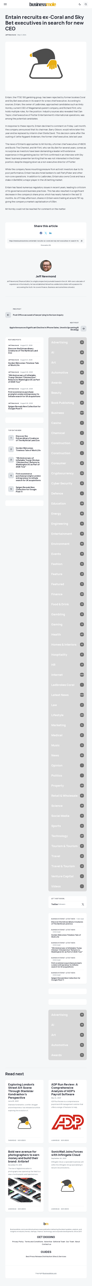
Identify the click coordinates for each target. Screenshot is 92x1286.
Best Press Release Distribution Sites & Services (46, 1256)
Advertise (48, 1241)
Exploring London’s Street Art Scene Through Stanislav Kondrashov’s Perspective (21, 1090)
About (77, 1241)
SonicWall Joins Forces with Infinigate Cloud (67, 1153)
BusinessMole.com (50, 1273)
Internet (61, 919)
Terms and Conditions (34, 1241)
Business (54, 919)
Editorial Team (59, 1241)
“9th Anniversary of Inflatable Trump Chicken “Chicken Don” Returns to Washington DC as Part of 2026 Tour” (24, 378)
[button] (5, 4)
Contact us (46, 1244)
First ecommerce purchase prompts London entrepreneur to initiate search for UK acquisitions (24, 394)
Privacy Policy (18, 1241)
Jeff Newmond (46, 276)
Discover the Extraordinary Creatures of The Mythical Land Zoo (23, 350)
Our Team (70, 1241)
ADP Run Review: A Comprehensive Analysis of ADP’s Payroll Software (64, 1089)
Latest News (70, 919)
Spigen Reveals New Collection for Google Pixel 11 (24, 407)
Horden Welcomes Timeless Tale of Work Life (23, 364)
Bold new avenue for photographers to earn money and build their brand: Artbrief (23, 1156)
